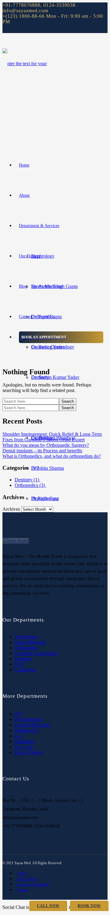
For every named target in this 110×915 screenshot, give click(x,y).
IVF (19, 713)
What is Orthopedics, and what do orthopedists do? (51, 456)
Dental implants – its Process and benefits (42, 450)
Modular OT (27, 730)
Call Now (48, 906)
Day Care (24, 746)
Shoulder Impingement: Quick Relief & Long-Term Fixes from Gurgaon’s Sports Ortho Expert (52, 436)
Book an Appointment (33, 884)
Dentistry (27, 479)
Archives (11, 509)
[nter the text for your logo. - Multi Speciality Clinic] (26, 124)
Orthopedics (30, 485)
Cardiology (25, 669)
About (21, 873)
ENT (19, 664)
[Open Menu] (4, 141)
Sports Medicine (30, 642)
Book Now (89, 906)
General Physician (32, 724)
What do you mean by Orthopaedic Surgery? (45, 445)
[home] (15, 540)
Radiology (25, 741)
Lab (18, 735)
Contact (22, 890)
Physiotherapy (28, 719)
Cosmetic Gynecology (36, 653)
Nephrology (42, 256)
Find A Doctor (28, 752)
